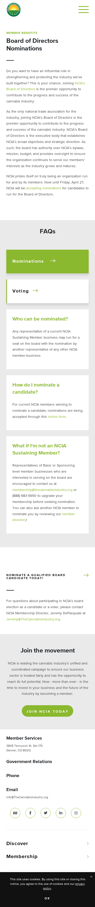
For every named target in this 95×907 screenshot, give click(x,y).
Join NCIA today (47, 711)
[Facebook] (30, 813)
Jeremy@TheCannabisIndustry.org (33, 619)
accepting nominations (43, 188)
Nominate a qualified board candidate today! (36, 577)
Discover (17, 843)
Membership (22, 856)
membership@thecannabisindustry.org (42, 490)
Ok (47, 898)
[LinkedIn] (61, 813)
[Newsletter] (15, 813)
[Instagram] (76, 813)
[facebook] (30, 813)
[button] (47, 261)
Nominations (28, 261)
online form (57, 417)
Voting (20, 291)
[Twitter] (46, 813)
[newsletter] (15, 813)
